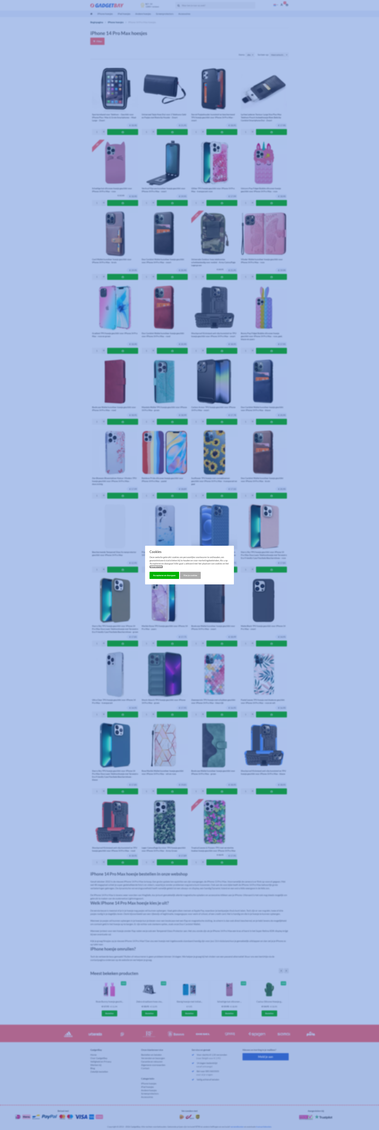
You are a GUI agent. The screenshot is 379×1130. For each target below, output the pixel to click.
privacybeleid (156, 566)
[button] (164, 575)
